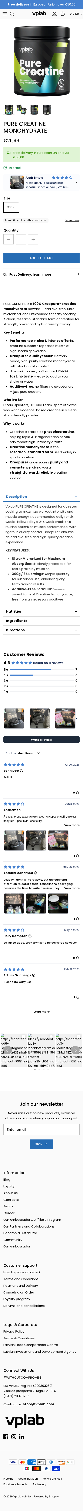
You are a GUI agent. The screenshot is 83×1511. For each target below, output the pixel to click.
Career (8, 1213)
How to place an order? (21, 1272)
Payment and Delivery (20, 1285)
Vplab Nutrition (22, 1496)
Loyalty (8, 1186)
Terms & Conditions (19, 1338)
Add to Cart (41, 258)
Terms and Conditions (21, 1279)
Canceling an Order (18, 1292)
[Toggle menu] (4, 13)
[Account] (53, 13)
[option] (41, 60)
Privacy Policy (13, 1331)
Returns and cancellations (24, 1305)
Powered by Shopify (46, 1496)
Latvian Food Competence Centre (30, 1345)
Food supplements (15, 1484)
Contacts (11, 1199)
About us (10, 1193)
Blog (6, 1179)
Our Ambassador (16, 1246)
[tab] (41, 497)
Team (8, 1206)
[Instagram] (13, 1436)
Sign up (41, 1144)
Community (12, 1239)
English (74, 13)
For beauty (39, 1484)
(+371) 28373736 (16, 1396)
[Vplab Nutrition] (39, 13)
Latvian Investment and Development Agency (39, 1351)
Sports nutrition (28, 1478)
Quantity (11, 230)
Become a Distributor (20, 1233)
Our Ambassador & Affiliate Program (32, 1219)
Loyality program (16, 1299)
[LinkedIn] (21, 1436)
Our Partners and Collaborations (28, 1226)
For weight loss (52, 1478)
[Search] (14, 13)
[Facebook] (5, 1436)
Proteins (8, 1478)
